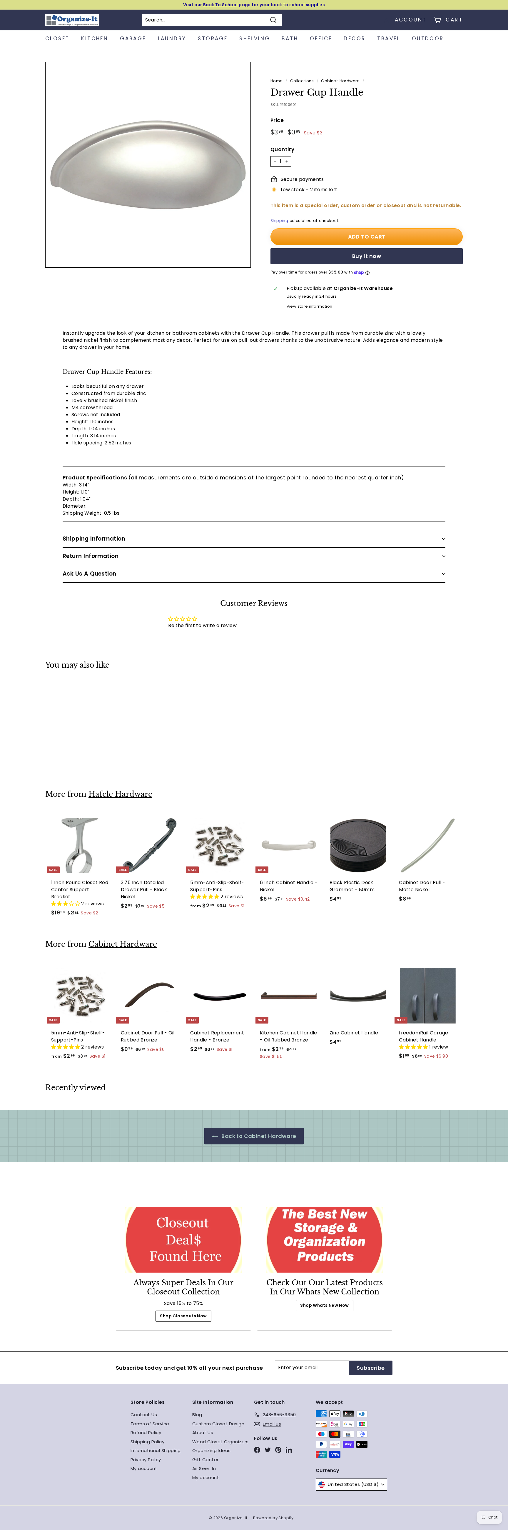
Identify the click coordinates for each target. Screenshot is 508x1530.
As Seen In (204, 1468)
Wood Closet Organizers (220, 1442)
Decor (354, 38)
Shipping (279, 221)
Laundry (172, 38)
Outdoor (428, 38)
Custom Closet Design (218, 1424)
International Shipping (156, 1450)
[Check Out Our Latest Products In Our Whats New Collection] (324, 1240)
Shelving (254, 38)
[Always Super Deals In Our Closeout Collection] (183, 1240)
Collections (302, 81)
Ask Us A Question (89, 574)
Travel (388, 38)
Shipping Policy (147, 1442)
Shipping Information (94, 539)
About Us (202, 1432)
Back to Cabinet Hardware (258, 1136)
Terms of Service (150, 1424)
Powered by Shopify (273, 1518)
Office (321, 38)
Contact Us (144, 1414)
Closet (57, 38)
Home (276, 81)
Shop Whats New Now (324, 1305)
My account (144, 1468)
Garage (133, 38)
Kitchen (94, 38)
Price (277, 120)
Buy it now (366, 256)
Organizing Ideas (211, 1450)
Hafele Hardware (120, 794)
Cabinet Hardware (340, 81)
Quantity (282, 149)
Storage (213, 38)
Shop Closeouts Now (183, 1316)
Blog (197, 1414)
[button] (66, 903)
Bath (290, 38)
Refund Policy (146, 1432)
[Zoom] (148, 164)
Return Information (91, 556)
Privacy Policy (146, 1459)
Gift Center (205, 1459)
